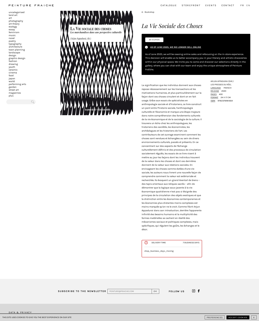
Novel (12, 38)
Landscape (14, 52)
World (12, 81)
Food (11, 75)
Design (12, 55)
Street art (14, 89)
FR (242, 5)
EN (248, 5)
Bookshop (149, 12)
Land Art (13, 15)
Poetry (12, 41)
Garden (12, 87)
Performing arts (17, 84)
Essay (12, 29)
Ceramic (13, 69)
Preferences (215, 317)
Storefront (191, 5)
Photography (16, 20)
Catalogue (169, 5)
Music (12, 35)
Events (211, 5)
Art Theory (14, 23)
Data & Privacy (20, 312)
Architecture (15, 46)
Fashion (13, 61)
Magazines (15, 92)
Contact (227, 5)
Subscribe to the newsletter (82, 291)
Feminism (14, 32)
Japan (12, 78)
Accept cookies (237, 317)
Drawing (13, 64)
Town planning (17, 49)
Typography (15, 43)
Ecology (13, 26)
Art (10, 17)
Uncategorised (17, 12)
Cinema (13, 72)
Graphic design (17, 58)
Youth (12, 66)
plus (11, 95)
